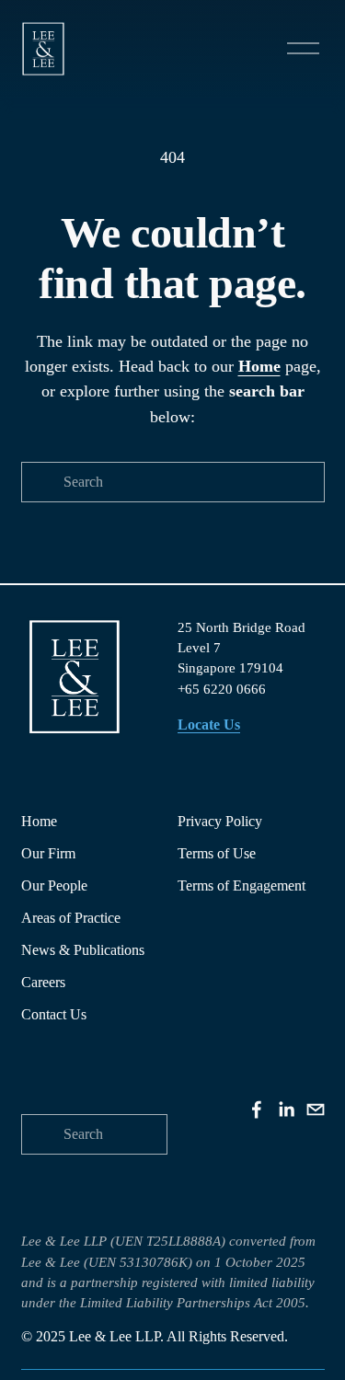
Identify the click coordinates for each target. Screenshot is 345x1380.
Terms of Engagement (241, 885)
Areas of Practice (71, 918)
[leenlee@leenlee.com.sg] (315, 1109)
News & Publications (82, 950)
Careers (43, 982)
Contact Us (53, 1014)
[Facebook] (256, 1109)
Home (39, 821)
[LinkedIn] (286, 1109)
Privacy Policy (220, 821)
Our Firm (48, 853)
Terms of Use (217, 853)
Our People (54, 885)
